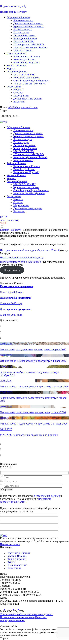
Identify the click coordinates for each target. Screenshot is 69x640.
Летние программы (24, 35)
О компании (14, 86)
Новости (18, 89)
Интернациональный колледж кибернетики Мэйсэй (30, 250)
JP (5, 217)
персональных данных (47, 495)
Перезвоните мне (10, 544)
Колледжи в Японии (25, 38)
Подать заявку (12, 270)
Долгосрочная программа (28, 23)
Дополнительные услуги (27, 98)
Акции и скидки (22, 29)
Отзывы (18, 92)
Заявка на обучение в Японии (30, 47)
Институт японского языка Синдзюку (21, 257)
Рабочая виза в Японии (26, 56)
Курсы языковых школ (26, 77)
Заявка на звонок (23, 50)
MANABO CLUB (23, 41)
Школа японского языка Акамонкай (20, 261)
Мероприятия (21, 95)
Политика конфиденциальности (23, 619)
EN (2, 217)
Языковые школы (23, 20)
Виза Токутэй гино (24, 59)
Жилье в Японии (16, 65)
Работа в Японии (16, 53)
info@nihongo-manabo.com (23, 107)
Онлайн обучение (17, 71)
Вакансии (19, 101)
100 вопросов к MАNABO (28, 44)
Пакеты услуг (21, 32)
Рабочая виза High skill (26, 62)
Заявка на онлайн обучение (29, 83)
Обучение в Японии (18, 17)
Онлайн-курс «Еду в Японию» (31, 80)
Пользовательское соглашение (17, 617)
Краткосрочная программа (28, 26)
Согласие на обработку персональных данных (26, 614)
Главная (4, 229)
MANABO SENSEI (24, 74)
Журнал (11, 68)
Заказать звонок (9, 220)
